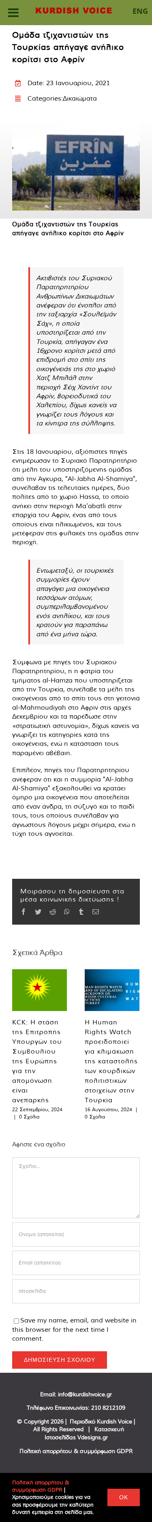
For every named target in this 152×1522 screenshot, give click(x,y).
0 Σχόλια (29, 1117)
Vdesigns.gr (92, 1437)
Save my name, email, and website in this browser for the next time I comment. (74, 1329)
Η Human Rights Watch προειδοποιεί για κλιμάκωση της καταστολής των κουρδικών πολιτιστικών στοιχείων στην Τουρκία (111, 1061)
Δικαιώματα (80, 98)
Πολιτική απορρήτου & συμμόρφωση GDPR (76, 1451)
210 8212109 (108, 1407)
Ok (123, 1497)
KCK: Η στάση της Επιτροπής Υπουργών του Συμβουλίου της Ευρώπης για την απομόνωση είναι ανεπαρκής (37, 1061)
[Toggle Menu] (13, 12)
